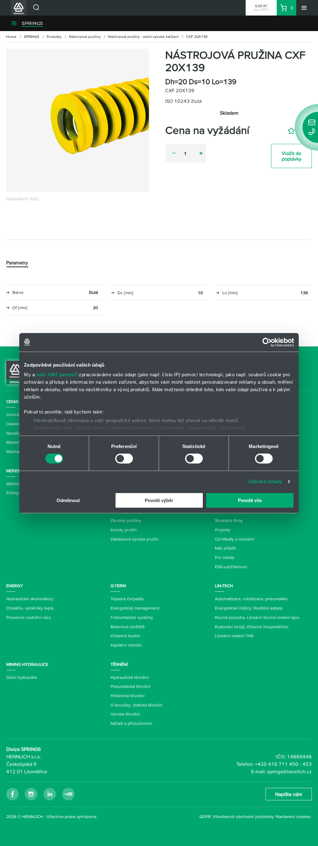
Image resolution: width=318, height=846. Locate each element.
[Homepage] (15, 371)
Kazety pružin (124, 529)
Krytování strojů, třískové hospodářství (251, 626)
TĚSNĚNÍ (119, 664)
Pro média (224, 557)
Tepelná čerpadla (127, 598)
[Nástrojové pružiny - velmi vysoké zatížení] (77, 120)
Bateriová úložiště (128, 626)
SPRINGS (32, 23)
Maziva (12, 451)
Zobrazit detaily (265, 481)
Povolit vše (250, 500)
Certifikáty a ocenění (234, 539)
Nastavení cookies (293, 816)
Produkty (54, 36)
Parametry (17, 262)
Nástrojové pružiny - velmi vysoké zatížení (143, 36)
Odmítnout (68, 500)
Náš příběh (225, 548)
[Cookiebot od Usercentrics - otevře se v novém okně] (267, 342)
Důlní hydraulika (21, 677)
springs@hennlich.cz (289, 771)
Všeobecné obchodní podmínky (243, 816)
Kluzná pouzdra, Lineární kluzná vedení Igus (257, 617)
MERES (13, 470)
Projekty (222, 529)
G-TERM (118, 585)
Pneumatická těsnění (130, 686)
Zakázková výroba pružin (134, 539)
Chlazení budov (125, 635)
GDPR (205, 816)
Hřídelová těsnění (127, 695)
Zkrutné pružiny (126, 520)
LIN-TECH (224, 585)
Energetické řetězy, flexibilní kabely (249, 608)
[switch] (124, 459)
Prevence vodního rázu (28, 617)
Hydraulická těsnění (129, 677)
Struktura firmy (229, 520)
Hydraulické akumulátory (29, 598)
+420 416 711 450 (276, 764)
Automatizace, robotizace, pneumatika (251, 598)
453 (307, 764)
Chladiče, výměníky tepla (29, 608)
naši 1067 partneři (57, 374)
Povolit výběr (159, 500)
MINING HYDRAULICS (27, 664)
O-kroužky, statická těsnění (136, 704)
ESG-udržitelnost (231, 566)
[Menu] (304, 8)
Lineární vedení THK (234, 635)
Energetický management (135, 608)
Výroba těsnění (125, 713)
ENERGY (14, 585)
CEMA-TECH (18, 401)
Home (11, 36)
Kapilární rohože (126, 645)
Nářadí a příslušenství (131, 723)
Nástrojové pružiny (85, 36)
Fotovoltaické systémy (132, 617)
